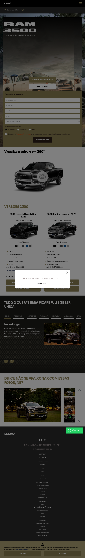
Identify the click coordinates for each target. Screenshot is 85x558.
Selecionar (42, 284)
